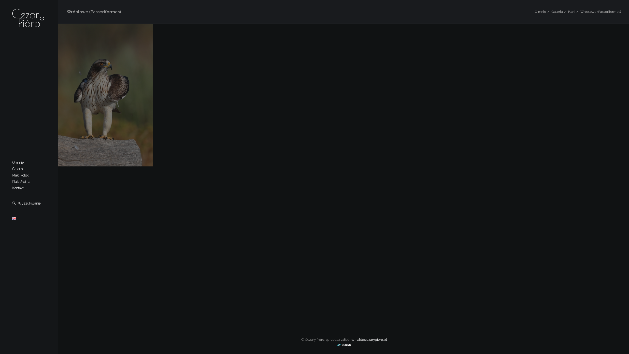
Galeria (557, 12)
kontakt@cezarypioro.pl (369, 339)
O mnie (540, 12)
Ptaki (571, 12)
